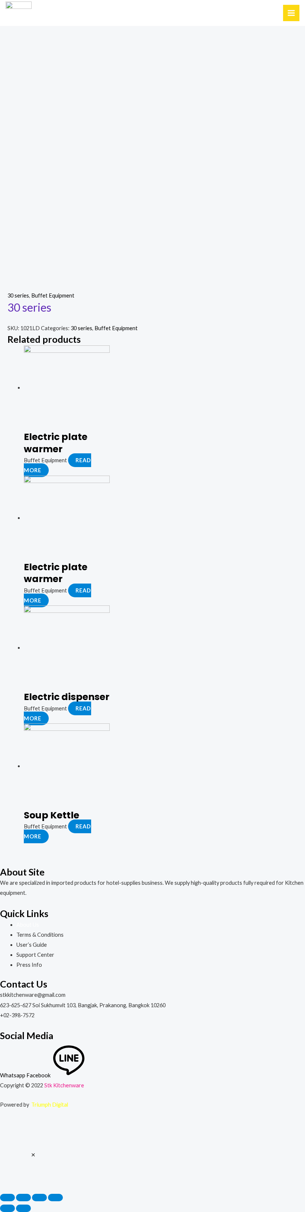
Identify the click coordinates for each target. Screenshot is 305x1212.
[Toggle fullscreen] (39, 1197)
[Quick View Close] (33, 1155)
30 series (18, 295)
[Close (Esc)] (7, 1197)
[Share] (23, 1197)
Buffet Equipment (52, 295)
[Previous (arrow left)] (7, 1208)
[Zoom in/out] (55, 1197)
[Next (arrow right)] (23, 1208)
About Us (27, 925)
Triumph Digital (49, 1104)
